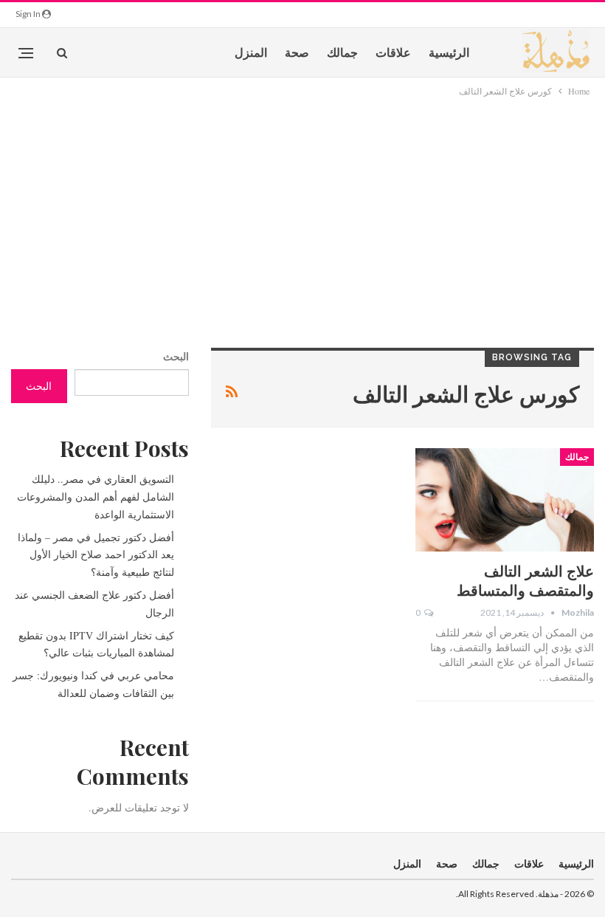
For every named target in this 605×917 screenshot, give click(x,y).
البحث (176, 356)
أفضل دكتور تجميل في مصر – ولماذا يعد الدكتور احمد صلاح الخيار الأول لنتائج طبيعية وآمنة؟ (96, 555)
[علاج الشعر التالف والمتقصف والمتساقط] (504, 500)
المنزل (251, 52)
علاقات (393, 52)
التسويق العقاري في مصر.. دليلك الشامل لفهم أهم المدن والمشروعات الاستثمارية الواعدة (95, 496)
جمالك (342, 52)
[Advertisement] (302, 209)
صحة (297, 52)
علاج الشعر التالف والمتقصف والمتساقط (525, 580)
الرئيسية (449, 52)
